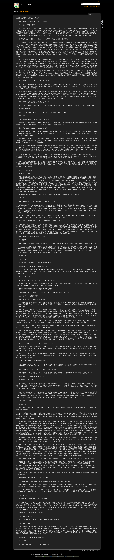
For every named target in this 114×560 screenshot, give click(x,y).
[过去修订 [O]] (102, 21)
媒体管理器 (92, 6)
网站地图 (98, 6)
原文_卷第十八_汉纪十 (25, 11)
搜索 (99, 3)
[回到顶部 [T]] (102, 27)
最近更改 (86, 6)
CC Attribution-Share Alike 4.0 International (72, 554)
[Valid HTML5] (60, 556)
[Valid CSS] (68, 556)
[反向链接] (102, 24)
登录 (99, 1)
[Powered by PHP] (53, 556)
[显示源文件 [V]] (102, 18)
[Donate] (46, 556)
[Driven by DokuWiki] (75, 556)
